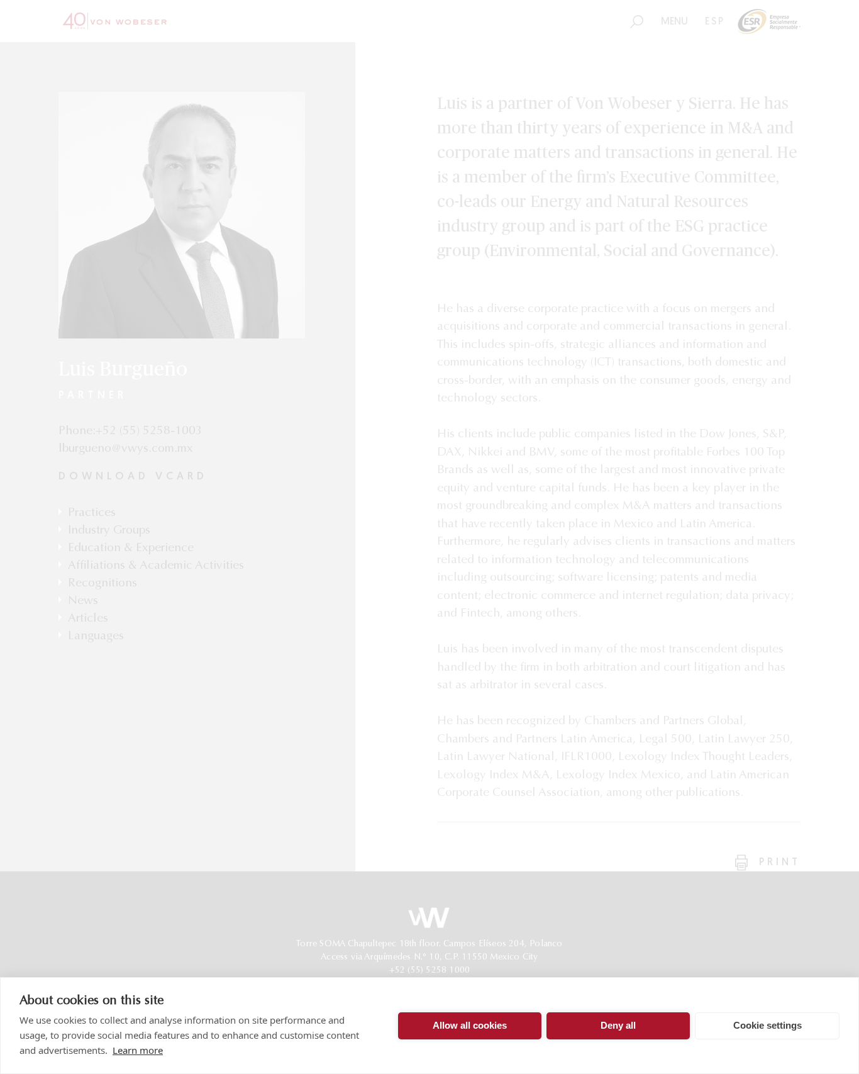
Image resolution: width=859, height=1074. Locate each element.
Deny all (618, 1025)
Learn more (138, 1050)
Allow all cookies (470, 1025)
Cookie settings (767, 1025)
